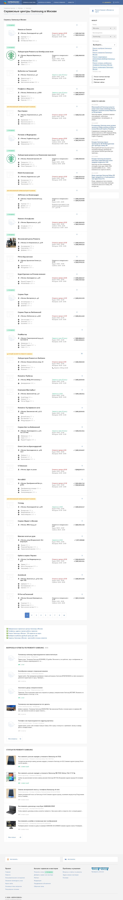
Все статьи (12, 837)
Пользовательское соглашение (15, 877)
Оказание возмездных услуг (14, 880)
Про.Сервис (22, 111)
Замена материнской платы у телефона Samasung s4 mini (39, 789)
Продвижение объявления (42, 883)
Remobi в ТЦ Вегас (25, 376)
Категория (96, 41)
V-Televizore (22, 466)
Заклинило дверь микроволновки (30, 687)
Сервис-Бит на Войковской (29, 427)
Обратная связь (39, 886)
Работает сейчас (99, 82)
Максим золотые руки (26, 536)
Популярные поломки (12, 889)
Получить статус (39, 872)
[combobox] (104, 28)
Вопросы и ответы (44, 2)
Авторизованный (99, 79)
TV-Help (21, 503)
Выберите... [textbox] (97, 45)
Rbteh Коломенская (26, 173)
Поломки (65, 877)
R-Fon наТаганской (25, 594)
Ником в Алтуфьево (26, 219)
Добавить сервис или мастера (43, 875)
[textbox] (104, 28)
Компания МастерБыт (26, 390)
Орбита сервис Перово (27, 555)
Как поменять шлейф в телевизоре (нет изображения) (37, 821)
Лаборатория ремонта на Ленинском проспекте (37, 155)
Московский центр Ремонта (29, 239)
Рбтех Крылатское (25, 257)
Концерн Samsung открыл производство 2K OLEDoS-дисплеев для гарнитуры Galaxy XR (103, 143)
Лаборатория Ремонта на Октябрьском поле (36, 52)
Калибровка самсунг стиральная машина (33, 671)
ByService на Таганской (27, 71)
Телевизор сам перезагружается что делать (34, 704)
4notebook (22, 575)
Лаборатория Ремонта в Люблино (31, 358)
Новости (71, 2)
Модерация (37, 880)
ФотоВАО (22, 479)
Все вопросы (12, 739)
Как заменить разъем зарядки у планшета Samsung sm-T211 (39, 756)
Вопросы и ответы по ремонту (72, 872)
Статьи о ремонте (59, 2)
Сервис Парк (23, 294)
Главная (7, 872)
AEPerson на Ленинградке (28, 195)
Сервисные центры (9, 8)
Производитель (98, 33)
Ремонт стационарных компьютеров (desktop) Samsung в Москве (104, 58)
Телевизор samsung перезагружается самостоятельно (37, 654)
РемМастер (22, 334)
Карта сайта (9, 883)
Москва (20, 8)
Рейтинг (36, 877)
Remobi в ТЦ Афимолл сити (29, 408)
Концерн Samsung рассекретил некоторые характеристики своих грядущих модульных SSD (102, 160)
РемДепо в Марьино (26, 89)
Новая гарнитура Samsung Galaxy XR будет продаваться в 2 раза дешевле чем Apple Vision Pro (103, 177)
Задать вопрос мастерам (71, 875)
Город (94, 24)
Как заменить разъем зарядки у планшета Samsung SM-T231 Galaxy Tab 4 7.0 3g (46, 773)
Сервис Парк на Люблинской (29, 312)
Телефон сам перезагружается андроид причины (35, 720)
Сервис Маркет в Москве (28, 521)
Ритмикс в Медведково (27, 135)
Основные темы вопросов (13, 886)
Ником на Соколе (25, 29)
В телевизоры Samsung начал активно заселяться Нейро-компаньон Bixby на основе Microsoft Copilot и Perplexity (104, 127)
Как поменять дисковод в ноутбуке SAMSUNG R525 (36, 806)
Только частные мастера (102, 76)
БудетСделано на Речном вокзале (31, 274)
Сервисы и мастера (29, 2)
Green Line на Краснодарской (29, 446)
